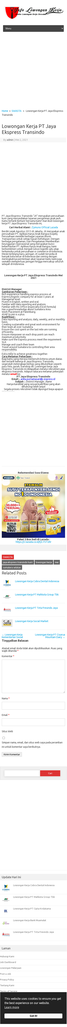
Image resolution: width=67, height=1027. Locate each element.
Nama (6, 698)
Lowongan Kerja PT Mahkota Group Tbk (37, 594)
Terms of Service (8, 991)
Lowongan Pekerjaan (10, 968)
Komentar (8, 656)
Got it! (33, 1015)
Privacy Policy (7, 979)
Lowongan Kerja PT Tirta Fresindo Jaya (36, 607)
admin (10, 139)
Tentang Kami (7, 985)
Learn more (11, 1007)
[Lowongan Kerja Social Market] (7, 628)
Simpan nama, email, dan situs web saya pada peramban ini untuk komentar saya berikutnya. (32, 744)
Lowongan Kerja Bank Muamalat (29, 920)
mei (57, 562)
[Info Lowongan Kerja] (33, 19)
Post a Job (5, 974)
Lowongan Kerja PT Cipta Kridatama (32, 908)
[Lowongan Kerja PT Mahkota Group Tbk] (7, 601)
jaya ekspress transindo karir (18, 562)
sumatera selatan (12, 567)
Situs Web (7, 731)
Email (5, 715)
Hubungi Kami (7, 956)
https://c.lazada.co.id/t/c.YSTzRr (33, 541)
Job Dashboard (8, 962)
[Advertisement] (33, 71)
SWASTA (16, 110)
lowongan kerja (44, 562)
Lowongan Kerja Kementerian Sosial (12, 636)
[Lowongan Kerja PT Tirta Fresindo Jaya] (7, 615)
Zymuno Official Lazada (45, 227)
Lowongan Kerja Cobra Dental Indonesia (37, 581)
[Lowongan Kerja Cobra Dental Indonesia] (7, 588)
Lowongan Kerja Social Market (31, 621)
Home (5, 110)
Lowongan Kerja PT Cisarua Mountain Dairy (50, 636)
